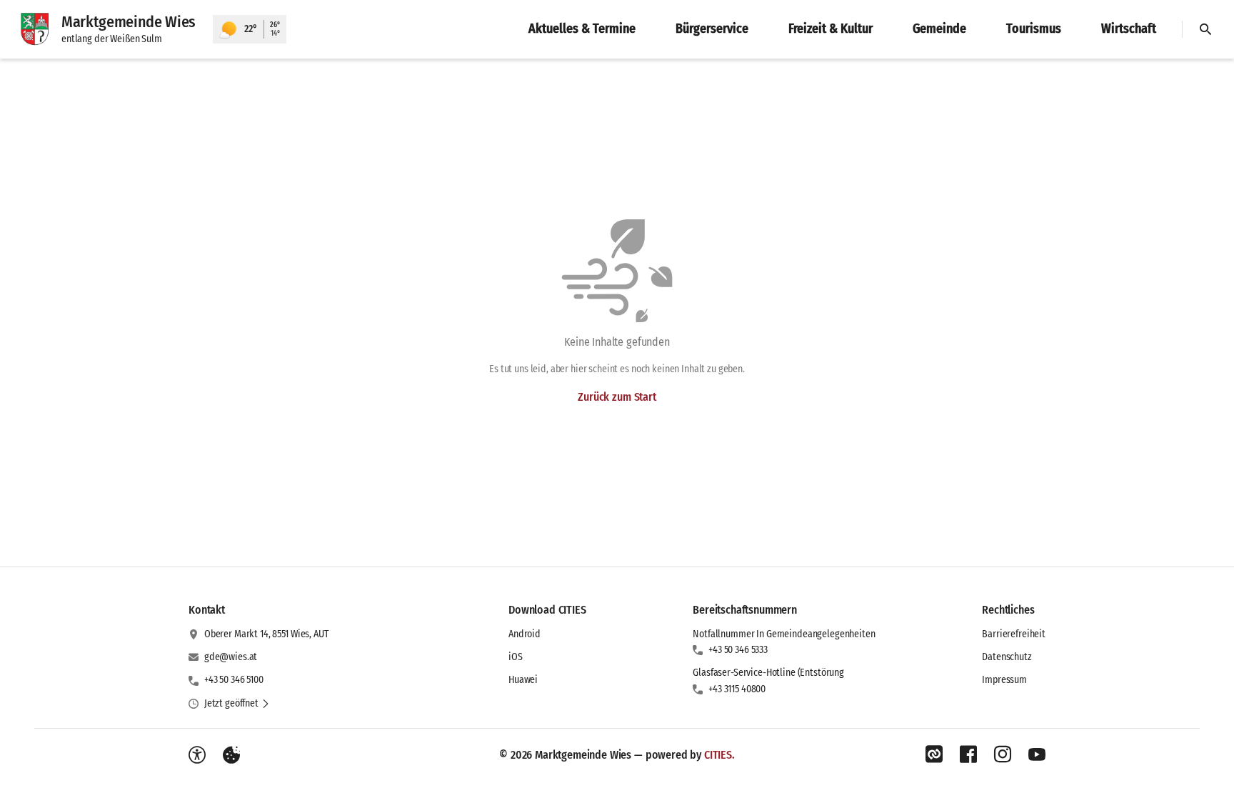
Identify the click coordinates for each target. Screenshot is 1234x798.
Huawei (523, 680)
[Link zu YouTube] (1036, 754)
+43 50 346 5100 (234, 680)
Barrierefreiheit (1013, 634)
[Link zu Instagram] (1002, 754)
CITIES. (719, 755)
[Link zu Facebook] (968, 754)
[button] (237, 704)
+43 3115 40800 (737, 689)
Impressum (1004, 680)
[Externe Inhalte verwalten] (231, 755)
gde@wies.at (230, 657)
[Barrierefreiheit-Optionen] (197, 755)
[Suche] (1205, 29)
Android (524, 634)
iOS (515, 657)
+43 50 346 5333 (738, 650)
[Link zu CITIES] (934, 754)
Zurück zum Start (617, 397)
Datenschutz (1006, 657)
